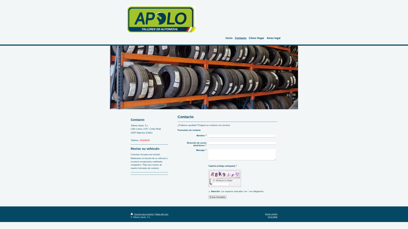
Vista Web (272, 217)
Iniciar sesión (271, 214)
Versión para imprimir (144, 214)
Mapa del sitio (161, 214)
